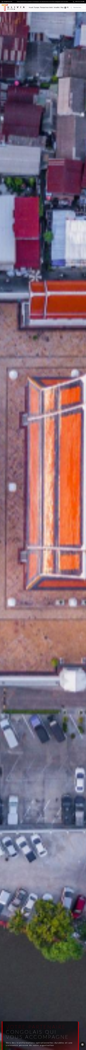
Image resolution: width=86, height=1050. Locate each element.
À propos (36, 7)
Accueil (31, 7)
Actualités (57, 7)
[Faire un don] (82, 1044)
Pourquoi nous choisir (46, 7)
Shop (62, 7)
